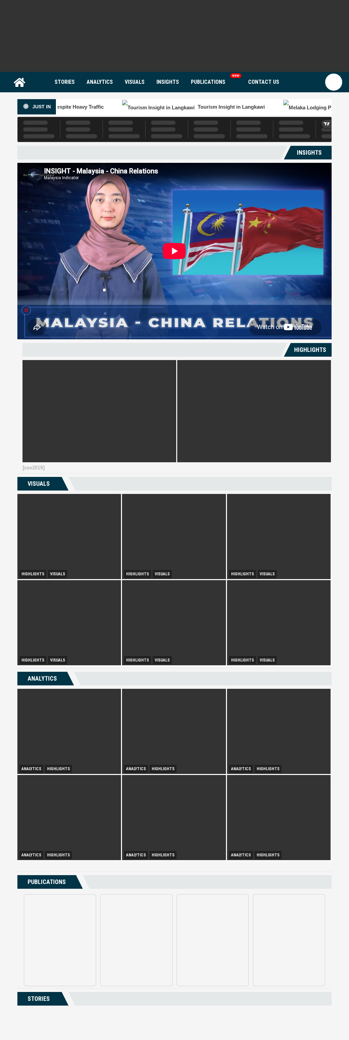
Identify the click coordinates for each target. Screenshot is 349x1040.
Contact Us (263, 82)
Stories (65, 82)
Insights (167, 82)
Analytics (100, 82)
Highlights (32, 574)
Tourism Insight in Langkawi (150, 107)
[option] (99, 411)
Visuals (135, 82)
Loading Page (174, 1019)
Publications (208, 82)
